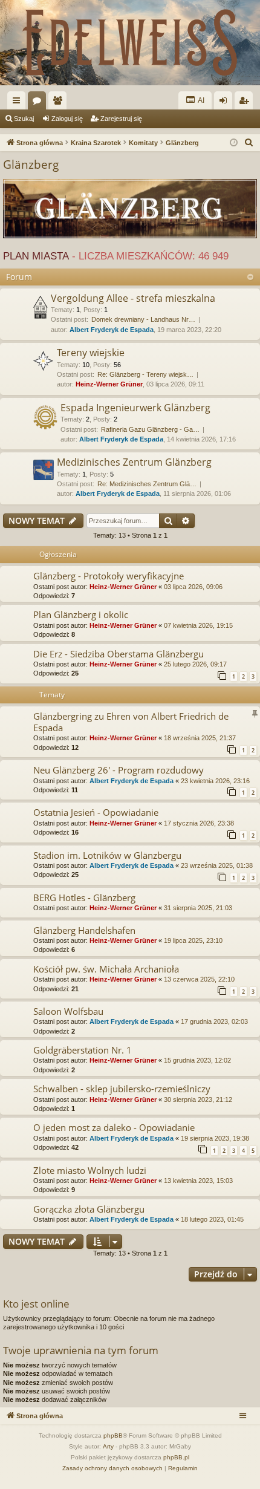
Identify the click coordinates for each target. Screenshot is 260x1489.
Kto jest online (36, 1304)
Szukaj (24, 118)
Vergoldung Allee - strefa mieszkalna (133, 298)
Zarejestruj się (121, 118)
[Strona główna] (130, 42)
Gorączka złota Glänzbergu (89, 1209)
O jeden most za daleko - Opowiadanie (114, 1127)
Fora (39, 102)
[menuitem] (249, 142)
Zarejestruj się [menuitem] (246, 102)
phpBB (113, 1435)
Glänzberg (31, 164)
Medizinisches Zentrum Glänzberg (134, 462)
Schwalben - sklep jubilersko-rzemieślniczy (121, 1089)
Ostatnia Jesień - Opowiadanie (95, 812)
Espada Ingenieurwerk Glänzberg (135, 407)
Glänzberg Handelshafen (84, 930)
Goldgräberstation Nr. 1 (82, 1050)
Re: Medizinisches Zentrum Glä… (147, 483)
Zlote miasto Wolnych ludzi (89, 1170)
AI (200, 100)
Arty (108, 1446)
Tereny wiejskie (91, 352)
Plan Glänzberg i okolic (80, 614)
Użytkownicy (60, 102)
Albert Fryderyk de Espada (112, 329)
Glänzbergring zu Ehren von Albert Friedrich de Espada (131, 722)
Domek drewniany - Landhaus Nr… (143, 319)
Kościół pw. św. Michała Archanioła (106, 969)
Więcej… (18, 102)
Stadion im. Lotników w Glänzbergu (107, 855)
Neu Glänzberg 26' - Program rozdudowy (118, 770)
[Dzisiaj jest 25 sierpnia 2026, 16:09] (234, 143)
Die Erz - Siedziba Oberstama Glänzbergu (118, 654)
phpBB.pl (176, 1457)
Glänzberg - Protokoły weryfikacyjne (108, 576)
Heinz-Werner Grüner (109, 384)
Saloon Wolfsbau (68, 1011)
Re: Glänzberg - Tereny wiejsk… (145, 374)
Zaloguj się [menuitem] (225, 102)
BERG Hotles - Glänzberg (84, 897)
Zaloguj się (67, 118)
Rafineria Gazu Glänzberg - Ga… (150, 429)
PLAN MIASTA (36, 255)
